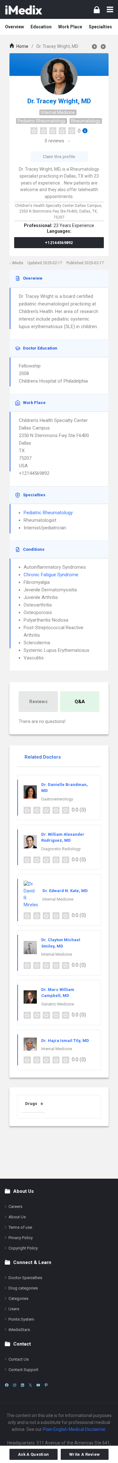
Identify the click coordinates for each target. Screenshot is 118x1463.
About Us (17, 1217)
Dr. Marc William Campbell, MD (57, 992)
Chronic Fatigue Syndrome (51, 575)
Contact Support (23, 1369)
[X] (30, 1385)
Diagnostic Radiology (61, 848)
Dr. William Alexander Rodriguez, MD (62, 837)
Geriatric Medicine (57, 1004)
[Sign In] (97, 10)
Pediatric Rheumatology (41, 120)
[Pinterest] (46, 1385)
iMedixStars (19, 1329)
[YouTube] (38, 1385)
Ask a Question (33, 1454)
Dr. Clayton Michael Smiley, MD (60, 942)
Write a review (84, 1454)
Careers (15, 1206)
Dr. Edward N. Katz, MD (65, 890)
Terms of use (20, 1227)
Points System (21, 1319)
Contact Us (18, 1359)
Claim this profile (59, 156)
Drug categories (23, 1288)
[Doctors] (23, 9)
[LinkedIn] (22, 1385)
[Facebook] (7, 1385)
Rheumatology (85, 120)
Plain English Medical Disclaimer (74, 1429)
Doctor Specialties (25, 1277)
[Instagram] (15, 1385)
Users (13, 1308)
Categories (18, 1298)
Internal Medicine (58, 112)
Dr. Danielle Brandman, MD (64, 787)
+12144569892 (59, 242)
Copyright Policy (23, 1248)
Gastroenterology (57, 799)
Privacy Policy (20, 1237)
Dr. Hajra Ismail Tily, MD (65, 1040)
